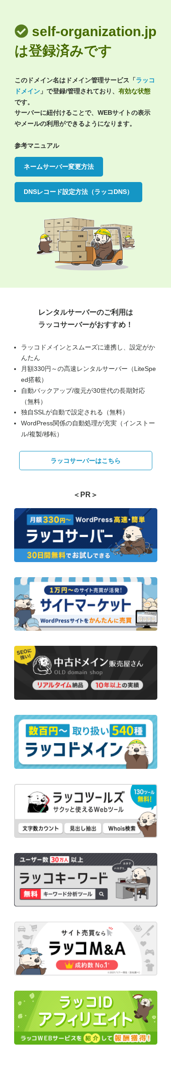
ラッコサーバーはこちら (86, 460)
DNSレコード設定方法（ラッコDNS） (78, 191)
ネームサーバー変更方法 (59, 166)
